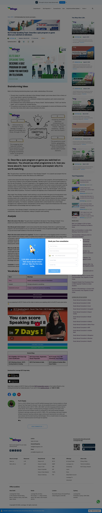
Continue (54, 271)
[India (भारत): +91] (50, 255)
